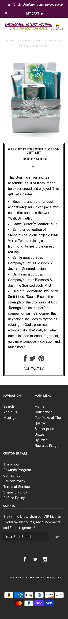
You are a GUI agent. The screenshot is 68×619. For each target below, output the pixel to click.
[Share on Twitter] (32, 360)
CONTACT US (34, 369)
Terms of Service (16, 487)
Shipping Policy (15, 492)
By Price (41, 440)
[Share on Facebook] (25, 360)
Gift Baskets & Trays (29, 40)
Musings (9, 418)
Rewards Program (48, 445)
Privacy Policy (14, 481)
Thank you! (11, 464)
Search (8, 406)
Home (10, 40)
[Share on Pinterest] (41, 360)
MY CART (33, 13)
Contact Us (11, 475)
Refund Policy (14, 498)
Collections (43, 412)
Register (29, 4)
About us (10, 412)
